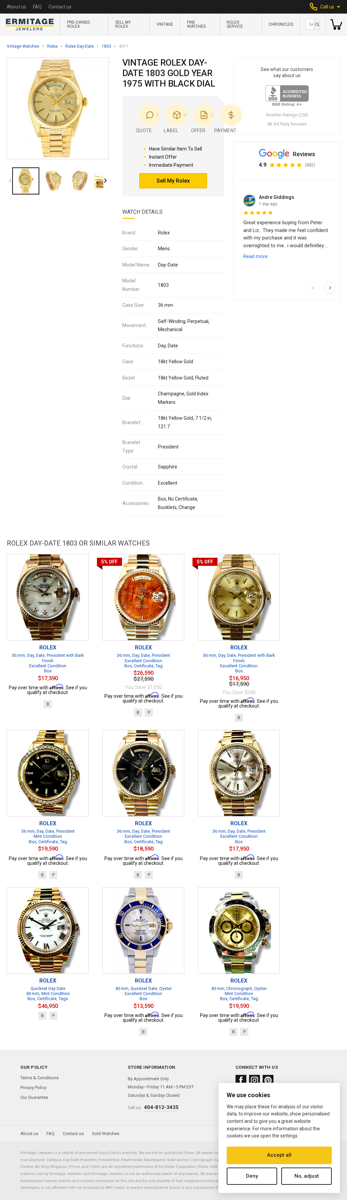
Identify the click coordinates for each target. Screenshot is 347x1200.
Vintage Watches (23, 46)
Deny (252, 1176)
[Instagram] (254, 1080)
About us (16, 6)
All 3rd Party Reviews (287, 124)
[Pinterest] (268, 1080)
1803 (106, 46)
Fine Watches (196, 24)
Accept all (279, 1155)
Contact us (60, 6)
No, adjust (306, 1176)
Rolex (52, 46)
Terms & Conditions (39, 1077)
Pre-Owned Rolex (78, 24)
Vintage (165, 24)
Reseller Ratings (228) (287, 115)
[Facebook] (241, 1080)
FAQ (37, 6)
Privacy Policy (33, 1087)
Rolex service (235, 24)
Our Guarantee (34, 1097)
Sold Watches (105, 1133)
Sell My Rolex (123, 24)
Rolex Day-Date (79, 46)
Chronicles (281, 24)
